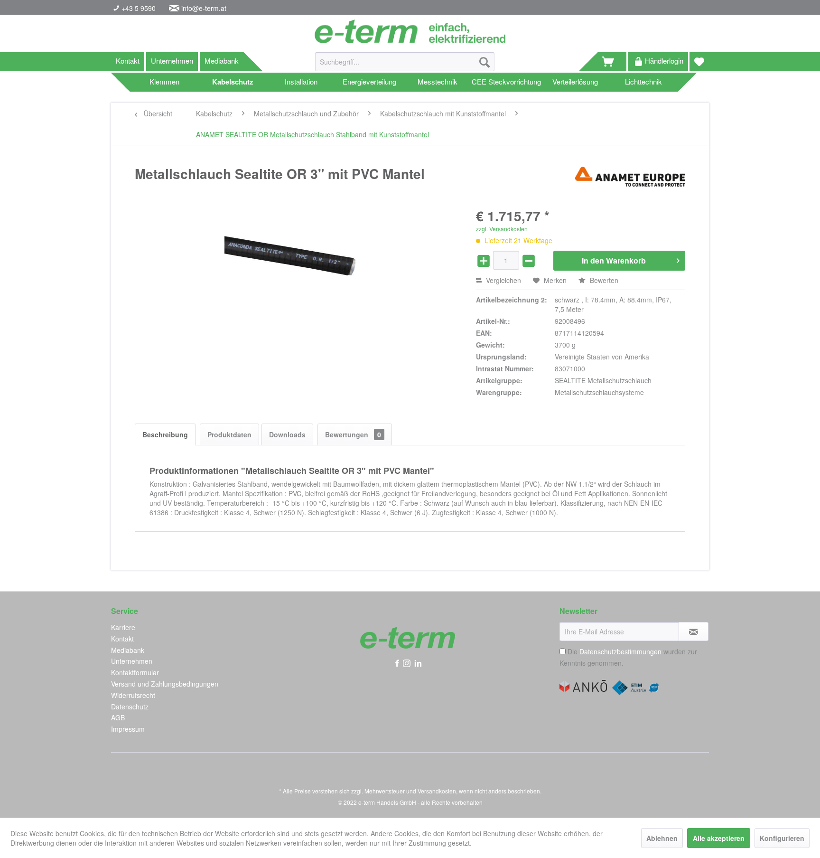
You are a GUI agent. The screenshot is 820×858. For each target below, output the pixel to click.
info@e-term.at (203, 8)
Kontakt (128, 61)
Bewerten (603, 280)
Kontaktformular (135, 672)
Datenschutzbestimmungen (620, 651)
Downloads (287, 434)
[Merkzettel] (699, 61)
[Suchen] (484, 61)
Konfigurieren (782, 838)
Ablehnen (662, 838)
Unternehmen (172, 61)
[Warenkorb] (612, 61)
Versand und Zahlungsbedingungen (164, 683)
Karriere (123, 627)
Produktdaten (229, 434)
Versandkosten (437, 791)
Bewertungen (353, 434)
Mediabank (222, 61)
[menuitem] (404, 66)
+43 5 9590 (138, 8)
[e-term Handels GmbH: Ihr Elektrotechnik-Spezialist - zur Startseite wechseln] (410, 31)
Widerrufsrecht (133, 695)
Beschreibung (165, 434)
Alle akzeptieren (719, 838)
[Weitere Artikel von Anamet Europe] (630, 183)
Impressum (128, 729)
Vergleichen (502, 280)
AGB (118, 717)
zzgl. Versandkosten (502, 229)
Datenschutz (130, 706)
